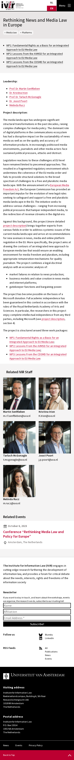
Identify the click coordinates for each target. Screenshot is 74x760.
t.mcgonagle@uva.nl (15, 459)
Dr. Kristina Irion (18, 93)
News (48, 655)
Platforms (27, 32)
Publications (51, 651)
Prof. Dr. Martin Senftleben (24, 88)
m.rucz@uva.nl (11, 503)
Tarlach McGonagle (15, 455)
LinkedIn (49, 638)
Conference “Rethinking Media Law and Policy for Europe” (33, 534)
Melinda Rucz (17, 105)
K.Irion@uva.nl (47, 416)
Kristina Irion (47, 411)
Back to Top (9, 754)
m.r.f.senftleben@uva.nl (16, 416)
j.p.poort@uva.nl (48, 459)
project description (14, 225)
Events (48, 658)
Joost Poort (46, 455)
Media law (11, 32)
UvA (34, 676)
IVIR (13, 5)
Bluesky (49, 634)
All (46, 648)
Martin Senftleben (14, 411)
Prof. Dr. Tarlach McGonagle (25, 97)
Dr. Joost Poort (18, 101)
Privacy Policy (36, 745)
